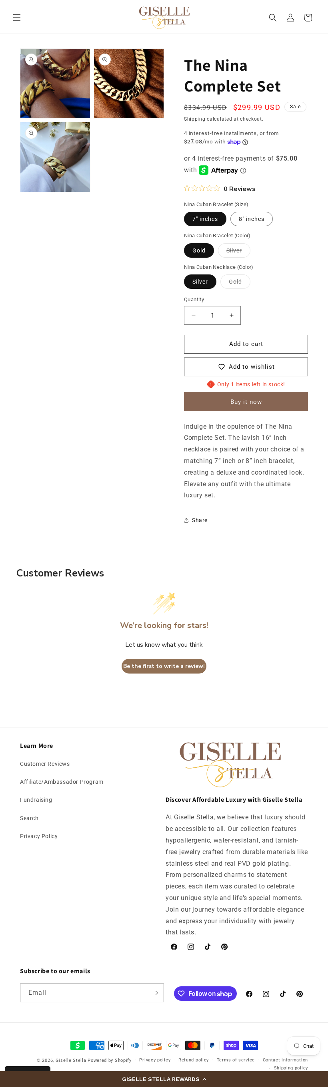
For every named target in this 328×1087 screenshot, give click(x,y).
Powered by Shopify (110, 1060)
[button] (164, 1079)
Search (29, 818)
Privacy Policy (39, 836)
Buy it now (246, 401)
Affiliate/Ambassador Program (62, 782)
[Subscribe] (155, 993)
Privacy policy (154, 1060)
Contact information (285, 1060)
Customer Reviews (45, 764)
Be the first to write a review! (164, 666)
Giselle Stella (71, 1060)
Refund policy (193, 1060)
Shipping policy (291, 1068)
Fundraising (36, 800)
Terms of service (236, 1060)
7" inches (205, 219)
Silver (238, 252)
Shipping (195, 119)
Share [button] (200, 520)
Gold (199, 250)
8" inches (251, 219)
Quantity (194, 299)
